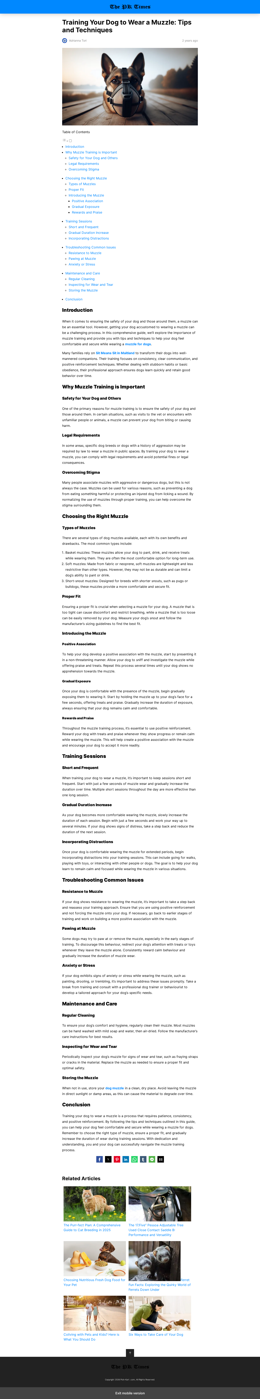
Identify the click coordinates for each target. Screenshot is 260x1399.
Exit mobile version (130, 1393)
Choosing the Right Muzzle (86, 178)
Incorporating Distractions (89, 238)
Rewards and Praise (87, 212)
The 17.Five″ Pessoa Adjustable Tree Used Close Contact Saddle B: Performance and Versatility (156, 1230)
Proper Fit (76, 190)
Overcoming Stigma (84, 169)
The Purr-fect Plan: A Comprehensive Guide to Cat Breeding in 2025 (92, 1227)
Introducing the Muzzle (86, 195)
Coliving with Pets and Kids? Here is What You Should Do (91, 1336)
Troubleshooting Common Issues (90, 247)
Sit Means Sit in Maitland (115, 353)
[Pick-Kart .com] (130, 1367)
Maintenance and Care (82, 273)
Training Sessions (78, 221)
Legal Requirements (84, 164)
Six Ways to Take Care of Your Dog (156, 1334)
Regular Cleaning (82, 279)
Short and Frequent (84, 227)
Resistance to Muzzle (85, 253)
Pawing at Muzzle (82, 259)
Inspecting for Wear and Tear (91, 285)
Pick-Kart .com (130, 6)
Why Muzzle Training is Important (91, 152)
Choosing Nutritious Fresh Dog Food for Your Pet (94, 1282)
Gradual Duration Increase (89, 233)
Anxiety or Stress (82, 264)
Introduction (74, 147)
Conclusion (73, 299)
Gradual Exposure (85, 207)
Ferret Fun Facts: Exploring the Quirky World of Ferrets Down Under (160, 1285)
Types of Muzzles (82, 184)
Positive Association (87, 201)
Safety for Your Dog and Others (93, 158)
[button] (99, 1159)
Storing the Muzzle (83, 290)
